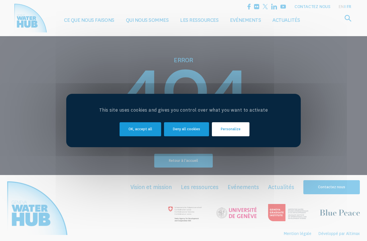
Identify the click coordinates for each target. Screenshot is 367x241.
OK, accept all (140, 129)
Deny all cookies (186, 129)
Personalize (231, 129)
